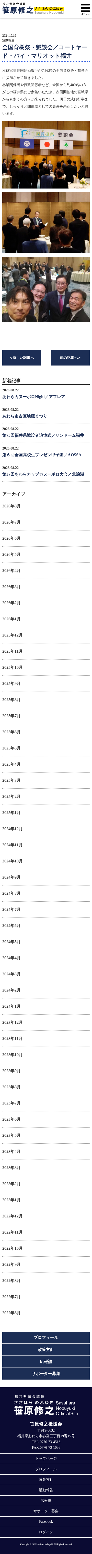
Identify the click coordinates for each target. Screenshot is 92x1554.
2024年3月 (11, 974)
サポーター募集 (46, 1373)
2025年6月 (11, 732)
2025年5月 (11, 748)
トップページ (46, 1459)
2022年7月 (11, 1297)
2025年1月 (11, 812)
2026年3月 (11, 587)
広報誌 (46, 1361)
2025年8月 (11, 699)
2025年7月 (11, 716)
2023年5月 (11, 1135)
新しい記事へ (21, 358)
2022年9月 (11, 1264)
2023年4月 (11, 1151)
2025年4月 (11, 764)
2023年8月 (11, 1087)
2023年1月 (11, 1200)
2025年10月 (12, 667)
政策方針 (46, 1349)
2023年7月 (11, 1103)
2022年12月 (12, 1216)
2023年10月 (12, 1054)
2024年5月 (11, 942)
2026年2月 (11, 603)
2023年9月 (11, 1071)
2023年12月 (12, 1022)
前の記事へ (70, 358)
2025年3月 (11, 780)
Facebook (46, 1522)
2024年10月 (12, 861)
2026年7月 (11, 522)
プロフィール (46, 1337)
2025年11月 (12, 651)
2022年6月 (11, 1313)
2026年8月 (11, 506)
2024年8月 (11, 893)
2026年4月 (11, 570)
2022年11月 (12, 1232)
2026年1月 (11, 619)
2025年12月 (12, 635)
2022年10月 (12, 1248)
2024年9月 (11, 877)
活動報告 (8, 40)
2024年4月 (11, 958)
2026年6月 (11, 538)
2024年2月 (11, 990)
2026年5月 (11, 554)
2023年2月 (11, 1184)
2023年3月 (11, 1167)
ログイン (46, 1532)
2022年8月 (11, 1280)
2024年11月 (12, 845)
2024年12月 (12, 829)
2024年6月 (11, 925)
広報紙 (46, 1501)
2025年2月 (11, 796)
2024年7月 (11, 909)
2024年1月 (11, 1006)
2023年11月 (12, 1038)
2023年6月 (11, 1119)
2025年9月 (11, 683)
